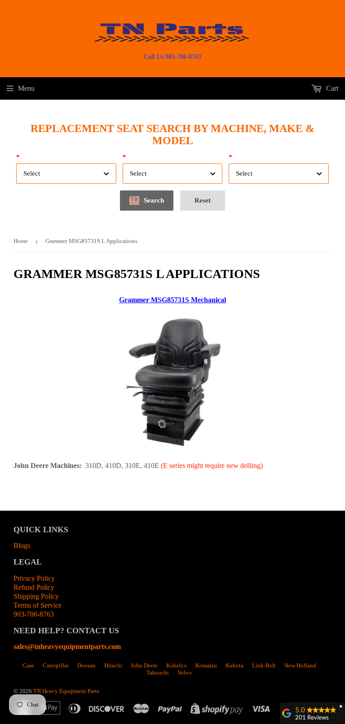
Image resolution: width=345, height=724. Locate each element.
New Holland (300, 665)
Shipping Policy (36, 596)
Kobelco (176, 665)
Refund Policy (33, 587)
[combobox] (66, 173)
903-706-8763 (33, 614)
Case (28, 665)
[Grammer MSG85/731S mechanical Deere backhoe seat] (172, 451)
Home (20, 241)
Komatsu (206, 665)
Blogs (21, 545)
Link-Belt (264, 665)
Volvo (184, 672)
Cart (331, 88)
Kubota (234, 665)
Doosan (86, 665)
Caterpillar (56, 665)
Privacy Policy (34, 578)
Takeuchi (157, 672)
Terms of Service (37, 605)
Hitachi (113, 665)
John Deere (144, 665)
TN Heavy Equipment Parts (66, 691)
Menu (26, 88)
